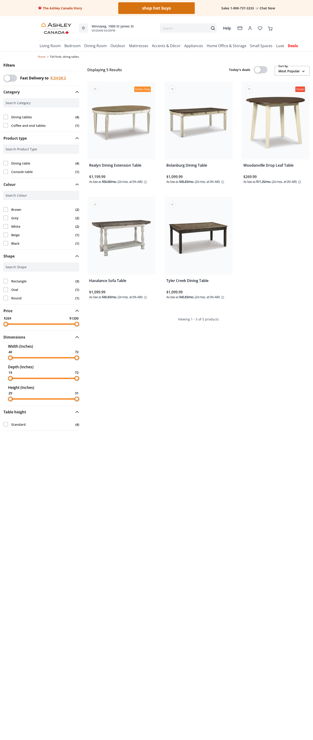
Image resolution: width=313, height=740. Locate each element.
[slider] (5, 324)
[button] (41, 92)
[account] (250, 28)
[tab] (41, 92)
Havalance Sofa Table (107, 280)
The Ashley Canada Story (62, 8)
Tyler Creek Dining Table (187, 280)
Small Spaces (261, 45)
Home (42, 57)
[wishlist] (260, 28)
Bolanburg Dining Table (186, 165)
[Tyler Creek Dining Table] (198, 239)
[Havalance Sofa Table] (121, 239)
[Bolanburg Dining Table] (198, 123)
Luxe (280, 45)
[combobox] (188, 28)
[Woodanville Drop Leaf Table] (275, 123)
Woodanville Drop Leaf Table (268, 165)
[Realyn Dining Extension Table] (121, 123)
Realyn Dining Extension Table (115, 165)
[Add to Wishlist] (95, 89)
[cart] (270, 28)
